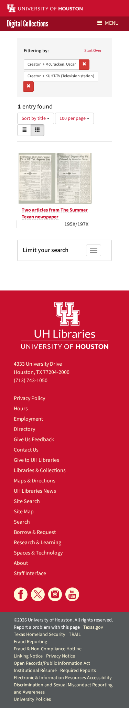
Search (22, 522)
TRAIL (75, 634)
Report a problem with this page (47, 627)
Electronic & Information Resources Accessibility (63, 677)
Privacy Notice (60, 656)
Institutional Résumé (35, 670)
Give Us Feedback (34, 439)
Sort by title (34, 118)
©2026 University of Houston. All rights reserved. (63, 620)
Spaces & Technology (38, 553)
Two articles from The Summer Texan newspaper (55, 213)
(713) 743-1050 (30, 380)
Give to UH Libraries (36, 460)
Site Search (27, 501)
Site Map (24, 511)
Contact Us (26, 450)
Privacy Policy (29, 398)
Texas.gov (93, 627)
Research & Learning (37, 542)
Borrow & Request (35, 532)
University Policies (32, 699)
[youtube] (72, 594)
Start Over (92, 51)
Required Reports (78, 670)
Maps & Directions (34, 480)
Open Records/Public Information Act (52, 663)
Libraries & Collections (40, 470)
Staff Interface (30, 573)
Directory (24, 429)
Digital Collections (27, 23)
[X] (38, 594)
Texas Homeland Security (39, 634)
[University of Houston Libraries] (64, 325)
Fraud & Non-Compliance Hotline (48, 649)
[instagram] (55, 594)
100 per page (73, 118)
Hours (21, 408)
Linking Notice (28, 656)
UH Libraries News (35, 491)
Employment (28, 419)
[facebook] (21, 594)
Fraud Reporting (30, 641)
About (21, 563)
